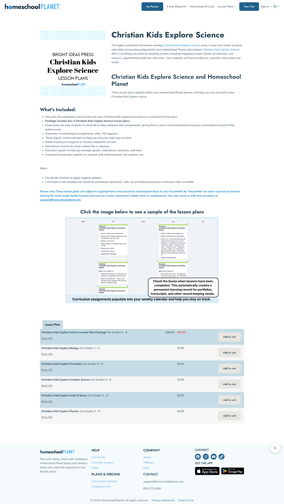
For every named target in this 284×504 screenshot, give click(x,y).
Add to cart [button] (229, 337)
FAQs (95, 467)
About (147, 457)
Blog (146, 467)
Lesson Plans (52, 324)
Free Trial (249, 6)
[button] (270, 7)
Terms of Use (186, 500)
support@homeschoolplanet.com (60, 199)
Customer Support (103, 462)
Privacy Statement (163, 500)
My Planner (152, 6)
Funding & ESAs (101, 486)
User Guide (98, 457)
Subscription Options (104, 481)
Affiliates (148, 462)
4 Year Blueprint (176, 6)
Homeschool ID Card (201, 6)
